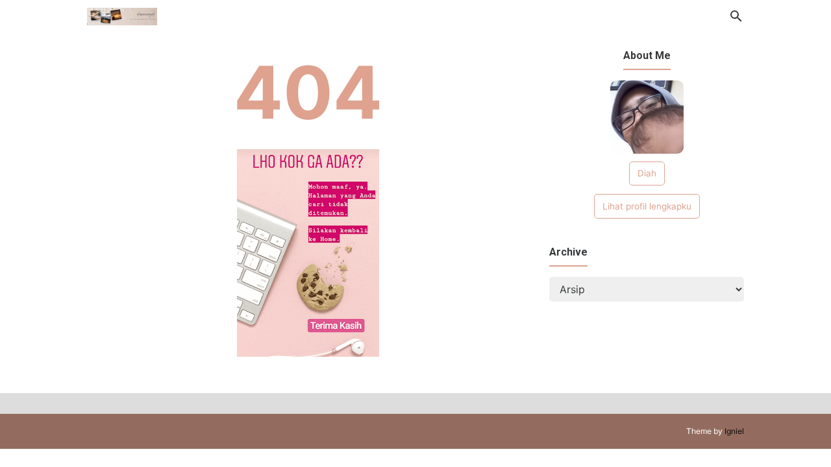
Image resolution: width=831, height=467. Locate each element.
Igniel (734, 431)
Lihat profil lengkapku (646, 206)
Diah (647, 173)
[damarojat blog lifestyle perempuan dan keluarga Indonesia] (122, 14)
